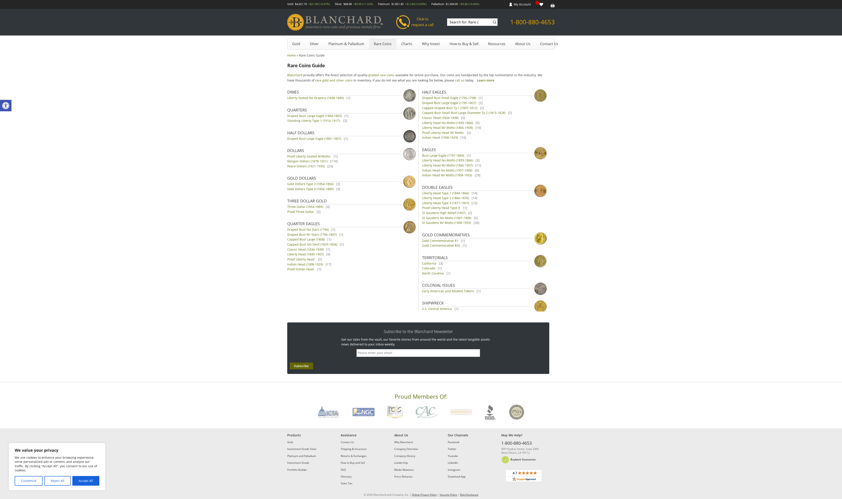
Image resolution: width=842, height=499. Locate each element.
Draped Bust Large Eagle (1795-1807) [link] (449, 103)
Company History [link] (404, 456)
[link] (5, 105)
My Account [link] (522, 4)
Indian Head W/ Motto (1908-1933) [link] (447, 175)
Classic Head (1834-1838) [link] (440, 118)
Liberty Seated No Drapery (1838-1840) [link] (315, 98)
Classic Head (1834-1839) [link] (305, 249)
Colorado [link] (428, 268)
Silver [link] (314, 43)
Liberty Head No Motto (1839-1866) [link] (447, 123)
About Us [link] (522, 43)
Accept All (85, 481)
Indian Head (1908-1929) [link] (305, 264)
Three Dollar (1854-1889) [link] (305, 207)
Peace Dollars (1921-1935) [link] (306, 166)
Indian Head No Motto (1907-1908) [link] (447, 170)
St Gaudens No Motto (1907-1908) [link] (446, 218)
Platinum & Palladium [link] (346, 43)
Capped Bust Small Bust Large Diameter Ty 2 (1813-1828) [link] (463, 113)
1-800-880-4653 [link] (532, 22)
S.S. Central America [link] (437, 309)
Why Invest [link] (431, 43)
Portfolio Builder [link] (297, 470)
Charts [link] (406, 43)
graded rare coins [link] (381, 75)
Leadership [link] (401, 463)
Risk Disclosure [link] (469, 495)
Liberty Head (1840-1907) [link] (305, 254)
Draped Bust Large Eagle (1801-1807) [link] (314, 138)
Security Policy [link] (448, 495)
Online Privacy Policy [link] (424, 495)
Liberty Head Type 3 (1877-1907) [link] (445, 203)
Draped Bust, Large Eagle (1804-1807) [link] (314, 116)
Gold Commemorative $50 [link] (441, 245)
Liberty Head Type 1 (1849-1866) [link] (445, 193)
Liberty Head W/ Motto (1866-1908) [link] (447, 128)
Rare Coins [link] (383, 43)
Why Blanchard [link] (403, 442)
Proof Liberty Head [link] (301, 259)
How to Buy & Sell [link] (464, 43)
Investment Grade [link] (298, 463)
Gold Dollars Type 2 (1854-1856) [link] (310, 184)
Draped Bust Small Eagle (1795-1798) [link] (449, 98)
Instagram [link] (454, 470)
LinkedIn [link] (453, 463)
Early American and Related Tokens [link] (448, 291)
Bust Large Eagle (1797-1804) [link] (443, 155)
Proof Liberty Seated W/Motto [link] (309, 156)
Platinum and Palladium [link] (301, 456)
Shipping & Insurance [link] (354, 449)
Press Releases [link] (403, 476)
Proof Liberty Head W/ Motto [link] (443, 133)
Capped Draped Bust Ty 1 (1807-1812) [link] (449, 108)
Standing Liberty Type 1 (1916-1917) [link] (314, 121)
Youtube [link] (453, 456)
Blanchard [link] (294, 75)
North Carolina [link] (433, 273)
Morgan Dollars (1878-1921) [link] (307, 161)
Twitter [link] (452, 449)
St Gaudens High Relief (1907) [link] (444, 213)
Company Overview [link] (406, 449)
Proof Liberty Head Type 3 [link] (441, 208)
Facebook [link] (453, 442)
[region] (57, 466)
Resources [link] (496, 43)
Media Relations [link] (404, 470)
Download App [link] (457, 476)
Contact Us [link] (549, 43)
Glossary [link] (346, 476)
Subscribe (301, 366)
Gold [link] (296, 43)
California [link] (429, 263)
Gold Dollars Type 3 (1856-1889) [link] (310, 189)
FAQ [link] (343, 470)
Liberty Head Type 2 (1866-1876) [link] (445, 198)
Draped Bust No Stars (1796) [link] (308, 229)
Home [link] (291, 55)
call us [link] (459, 80)
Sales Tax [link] (346, 483)
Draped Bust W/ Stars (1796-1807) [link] (312, 234)
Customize (28, 481)
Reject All (57, 481)
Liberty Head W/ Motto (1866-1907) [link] (447, 165)
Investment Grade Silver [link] (302, 449)
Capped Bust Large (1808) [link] (306, 239)
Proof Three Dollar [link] (300, 212)
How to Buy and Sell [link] (353, 463)
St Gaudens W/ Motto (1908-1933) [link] (446, 223)
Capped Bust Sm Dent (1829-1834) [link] (312, 244)
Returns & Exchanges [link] (354, 456)
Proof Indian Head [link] (301, 269)
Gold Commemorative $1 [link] (440, 241)
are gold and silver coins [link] (335, 80)
